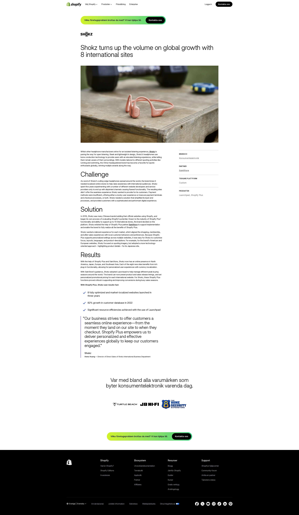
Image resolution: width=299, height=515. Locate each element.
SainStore (133, 224)
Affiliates (137, 484)
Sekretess (133, 504)
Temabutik (138, 470)
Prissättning (121, 4)
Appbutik (138, 475)
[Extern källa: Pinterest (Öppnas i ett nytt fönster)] (230, 504)
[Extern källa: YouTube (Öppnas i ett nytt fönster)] (208, 504)
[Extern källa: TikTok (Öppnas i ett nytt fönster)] (219, 504)
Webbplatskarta (148, 504)
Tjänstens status (208, 480)
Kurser (170, 480)
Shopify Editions (107, 470)
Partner (137, 480)
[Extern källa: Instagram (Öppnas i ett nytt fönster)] (214, 504)
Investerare (105, 475)
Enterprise (133, 4)
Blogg (170, 466)
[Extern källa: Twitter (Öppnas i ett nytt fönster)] (202, 504)
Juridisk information (116, 504)
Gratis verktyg (173, 484)
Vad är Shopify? (107, 466)
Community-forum (209, 470)
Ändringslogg (173, 489)
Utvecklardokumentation (144, 466)
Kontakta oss (224, 4)
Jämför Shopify (174, 470)
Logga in (208, 4)
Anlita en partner (208, 475)
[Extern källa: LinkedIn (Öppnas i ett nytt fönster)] (225, 504)
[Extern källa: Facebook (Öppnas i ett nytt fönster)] (197, 504)
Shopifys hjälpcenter (210, 466)
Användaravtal (97, 504)
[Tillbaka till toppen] (69, 462)
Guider (170, 475)
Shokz (152, 151)
